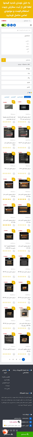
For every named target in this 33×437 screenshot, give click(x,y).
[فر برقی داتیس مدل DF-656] (24, 261)
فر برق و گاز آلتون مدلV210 (9, 349)
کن (28, 51)
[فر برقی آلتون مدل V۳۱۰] (9, 158)
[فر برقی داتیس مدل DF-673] (9, 287)
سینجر (27, 46)
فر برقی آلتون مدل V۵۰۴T (24, 143)
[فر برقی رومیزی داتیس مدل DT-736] (24, 235)
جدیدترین (27, 97)
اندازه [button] (28, 82)
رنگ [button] (29, 78)
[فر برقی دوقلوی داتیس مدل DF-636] (24, 338)
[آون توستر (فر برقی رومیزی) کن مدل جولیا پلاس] (9, 106)
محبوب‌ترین (20, 97)
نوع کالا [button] (28, 69)
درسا (28, 44)
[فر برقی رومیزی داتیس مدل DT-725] (24, 184)
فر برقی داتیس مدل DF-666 (9, 323)
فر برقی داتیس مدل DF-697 (9, 272)
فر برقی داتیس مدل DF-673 (9, 297)
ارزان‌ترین (7, 97)
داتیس (27, 41)
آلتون (27, 49)
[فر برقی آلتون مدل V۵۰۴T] (24, 132)
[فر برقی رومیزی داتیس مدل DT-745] (9, 209)
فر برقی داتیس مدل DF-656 (24, 272)
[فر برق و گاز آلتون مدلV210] (9, 338)
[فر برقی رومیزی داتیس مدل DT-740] (9, 184)
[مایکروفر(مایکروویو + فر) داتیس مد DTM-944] (9, 235)
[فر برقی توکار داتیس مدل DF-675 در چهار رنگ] (24, 313)
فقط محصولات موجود (24, 64)
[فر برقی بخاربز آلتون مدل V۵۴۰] (9, 132)
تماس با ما (7, 389)
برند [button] (29, 73)
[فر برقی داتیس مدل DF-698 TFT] (24, 287)
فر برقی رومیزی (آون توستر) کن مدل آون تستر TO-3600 (24, 119)
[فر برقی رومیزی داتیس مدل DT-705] (24, 209)
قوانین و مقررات (6, 377)
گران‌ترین (13, 97)
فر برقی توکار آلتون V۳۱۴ (24, 168)
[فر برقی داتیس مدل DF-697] (9, 261)
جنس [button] (28, 87)
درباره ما (8, 386)
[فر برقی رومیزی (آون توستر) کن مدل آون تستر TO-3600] (24, 106)
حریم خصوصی (6, 383)
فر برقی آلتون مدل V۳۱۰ (10, 168)
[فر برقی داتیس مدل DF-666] (9, 313)
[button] (14, 25)
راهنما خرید (7, 380)
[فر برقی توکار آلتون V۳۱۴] (24, 158)
